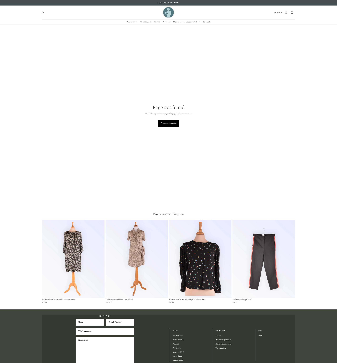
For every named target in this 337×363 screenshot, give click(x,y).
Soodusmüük (178, 361)
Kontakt (218, 336)
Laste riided (177, 356)
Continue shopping (168, 123)
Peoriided (176, 348)
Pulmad (176, 344)
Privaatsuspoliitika (223, 340)
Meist (260, 336)
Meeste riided (178, 352)
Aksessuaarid (178, 340)
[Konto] (286, 12)
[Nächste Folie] (101, 259)
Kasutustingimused (223, 344)
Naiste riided (178, 336)
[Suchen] (43, 12)
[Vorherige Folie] (46, 259)
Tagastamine (220, 348)
